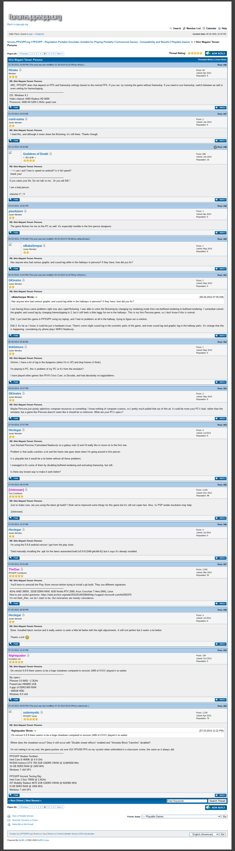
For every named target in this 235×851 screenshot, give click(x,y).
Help (224, 28)
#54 (225, 425)
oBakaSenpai (83, 239)
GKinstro (81, 275)
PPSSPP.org (26, 834)
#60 (225, 706)
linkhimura (16, 347)
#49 (225, 206)
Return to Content (55, 834)
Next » (60, 54)
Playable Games (180, 42)
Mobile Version (71, 834)
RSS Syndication (86, 834)
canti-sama (16, 119)
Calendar (211, 28)
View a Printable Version (22, 816)
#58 (225, 610)
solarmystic (82, 706)
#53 (225, 388)
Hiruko (80, 65)
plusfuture (16, 211)
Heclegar (15, 430)
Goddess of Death (35, 153)
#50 (225, 239)
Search (177, 28)
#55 (225, 485)
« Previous (23, 54)
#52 (225, 342)
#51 (225, 275)
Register (39, 34)
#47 (225, 114)
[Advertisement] (130, 13)
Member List (194, 28)
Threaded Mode (205, 59)
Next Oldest (17, 800)
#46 (225, 65)
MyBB (21, 840)
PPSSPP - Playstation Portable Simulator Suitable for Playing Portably (72, 42)
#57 (225, 564)
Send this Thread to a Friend (24, 820)
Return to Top (40, 834)
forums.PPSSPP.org (18, 42)
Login (30, 34)
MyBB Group (43, 840)
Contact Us (14, 834)
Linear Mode (221, 59)
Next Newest (32, 800)
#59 (225, 650)
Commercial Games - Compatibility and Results (142, 42)
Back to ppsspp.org (17, 24)
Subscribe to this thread (22, 824)
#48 (225, 147)
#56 (225, 524)
